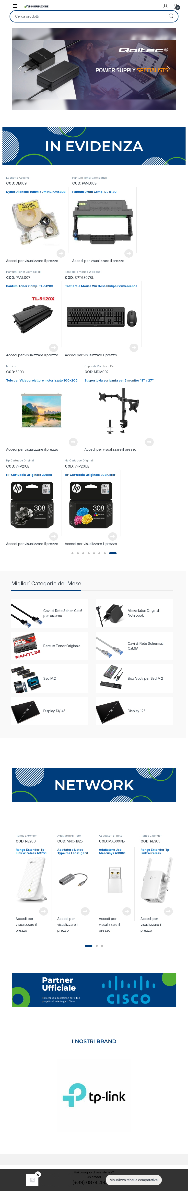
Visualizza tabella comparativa (134, 1180)
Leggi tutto (61, 253)
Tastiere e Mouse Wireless (83, 271)
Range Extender (26, 835)
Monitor (11, 366)
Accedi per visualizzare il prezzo (32, 261)
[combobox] (87, 16)
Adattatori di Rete (69, 835)
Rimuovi (38, 1174)
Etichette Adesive (18, 177)
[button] (20, 69)
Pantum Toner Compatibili (89, 177)
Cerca (171, 16)
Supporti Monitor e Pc (99, 366)
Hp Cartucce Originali (20, 460)
